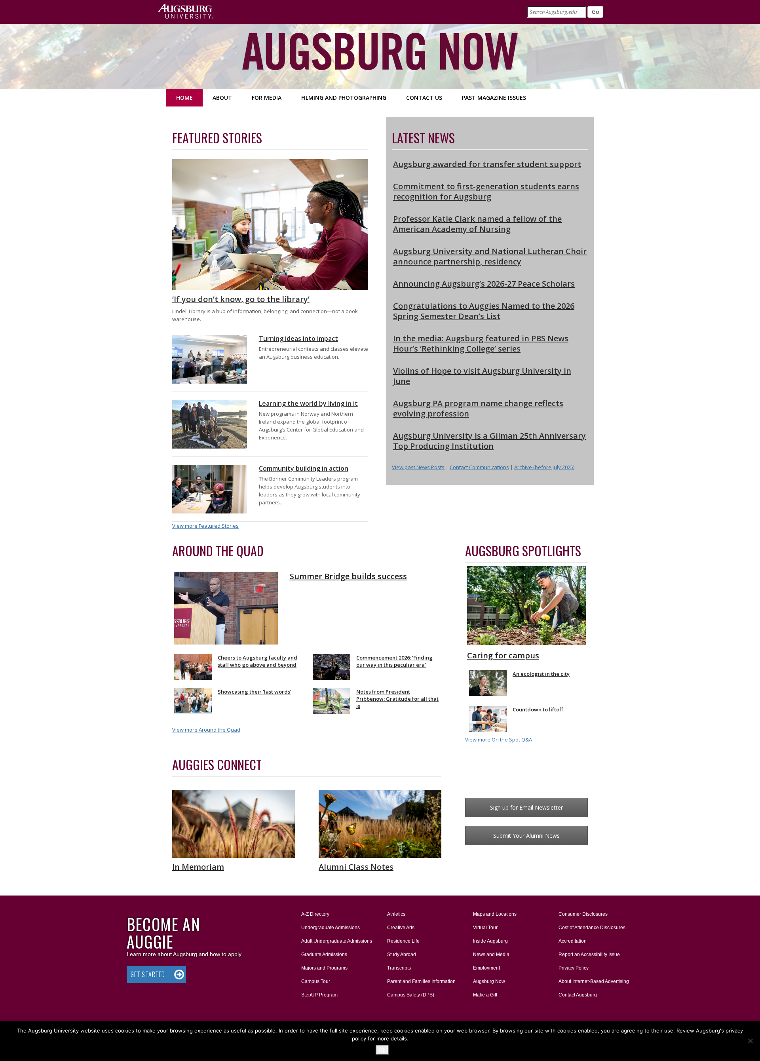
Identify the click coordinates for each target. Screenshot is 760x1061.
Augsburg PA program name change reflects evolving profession (478, 408)
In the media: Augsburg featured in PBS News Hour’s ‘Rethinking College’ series (480, 343)
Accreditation (573, 941)
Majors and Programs (324, 968)
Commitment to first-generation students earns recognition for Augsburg (486, 191)
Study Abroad (401, 954)
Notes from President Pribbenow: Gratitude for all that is (397, 698)
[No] (750, 1041)
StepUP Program (319, 995)
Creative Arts (400, 927)
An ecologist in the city (541, 673)
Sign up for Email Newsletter (526, 807)
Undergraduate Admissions (330, 927)
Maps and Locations (495, 914)
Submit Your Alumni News (526, 835)
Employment (486, 968)
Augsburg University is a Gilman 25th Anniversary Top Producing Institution (489, 440)
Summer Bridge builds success (348, 576)
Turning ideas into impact (298, 338)
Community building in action (303, 468)
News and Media (491, 954)
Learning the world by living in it (308, 403)
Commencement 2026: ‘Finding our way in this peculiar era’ (394, 661)
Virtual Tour (485, 927)
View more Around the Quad (206, 729)
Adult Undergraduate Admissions (336, 941)
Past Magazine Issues (494, 97)
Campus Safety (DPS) (410, 995)
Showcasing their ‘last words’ (254, 691)
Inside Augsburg (490, 941)
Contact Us (424, 97)
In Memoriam (198, 866)
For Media (266, 97)
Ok (382, 1050)
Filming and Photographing (343, 97)
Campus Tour (315, 981)
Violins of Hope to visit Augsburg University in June (482, 375)
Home (184, 97)
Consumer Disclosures (583, 914)
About (222, 97)
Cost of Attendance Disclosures (592, 927)
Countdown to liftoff (538, 709)
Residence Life (403, 941)
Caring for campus (503, 655)
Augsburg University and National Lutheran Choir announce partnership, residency (490, 256)
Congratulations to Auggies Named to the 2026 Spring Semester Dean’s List (483, 310)
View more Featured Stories (205, 525)
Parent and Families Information (421, 981)
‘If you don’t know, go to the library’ (241, 299)
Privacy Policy (574, 968)
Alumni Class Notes (356, 866)
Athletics (396, 914)
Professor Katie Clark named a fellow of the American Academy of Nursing (477, 223)
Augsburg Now (489, 981)
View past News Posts (418, 467)
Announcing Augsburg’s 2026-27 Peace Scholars (484, 283)
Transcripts (399, 968)
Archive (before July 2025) (544, 467)
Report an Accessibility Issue (589, 954)
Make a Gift (485, 995)
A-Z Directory (315, 914)
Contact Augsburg (578, 995)
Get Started (148, 974)
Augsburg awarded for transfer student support (487, 164)
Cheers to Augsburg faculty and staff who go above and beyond (257, 661)
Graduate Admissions (324, 954)
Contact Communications (479, 467)
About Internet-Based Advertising (594, 981)
